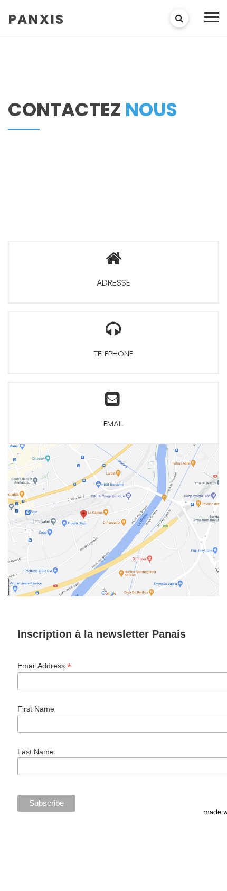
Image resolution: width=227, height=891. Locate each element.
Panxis (36, 19)
